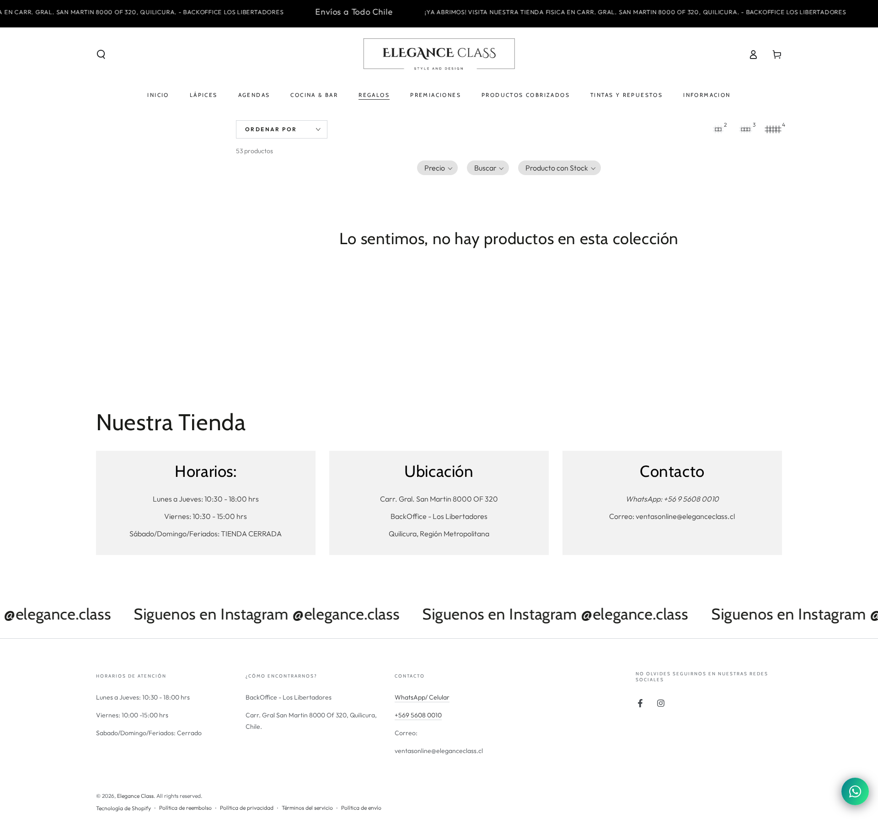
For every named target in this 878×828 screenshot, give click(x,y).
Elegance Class (135, 795)
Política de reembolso (185, 807)
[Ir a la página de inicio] (439, 54)
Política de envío (361, 807)
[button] (101, 54)
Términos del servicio (307, 807)
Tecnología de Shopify (123, 808)
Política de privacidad (246, 807)
